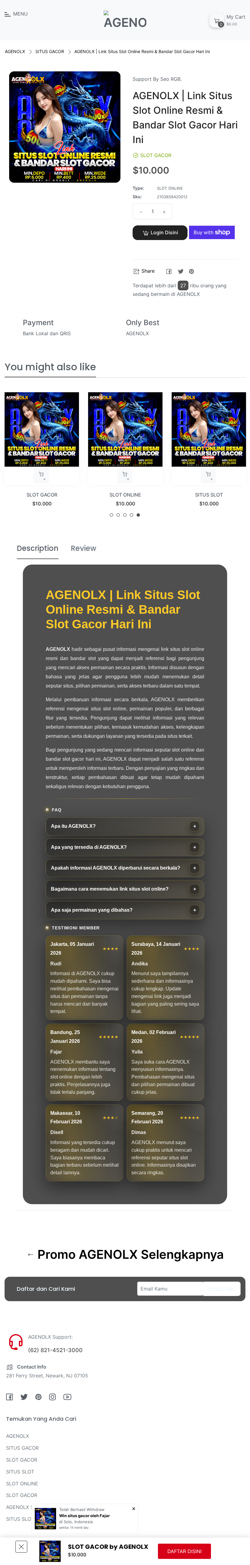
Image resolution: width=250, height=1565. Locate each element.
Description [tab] (38, 548)
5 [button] (138, 515)
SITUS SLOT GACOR (29, 1519)
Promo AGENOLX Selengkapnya (129, 1254)
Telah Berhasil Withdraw (82, 1509)
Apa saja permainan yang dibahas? (92, 910)
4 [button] (131, 515)
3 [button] (125, 515)
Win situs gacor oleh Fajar (84, 1515)
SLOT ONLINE (125, 495)
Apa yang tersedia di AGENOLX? (89, 847)
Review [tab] (83, 548)
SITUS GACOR (49, 51)
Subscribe (222, 1289)
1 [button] (111, 515)
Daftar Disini (184, 1551)
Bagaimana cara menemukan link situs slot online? (110, 889)
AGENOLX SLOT (24, 1507)
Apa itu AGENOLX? (73, 826)
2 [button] (118, 515)
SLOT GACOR (42, 495)
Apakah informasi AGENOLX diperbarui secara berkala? (115, 867)
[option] (42, 457)
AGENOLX (15, 51)
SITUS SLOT (209, 495)
